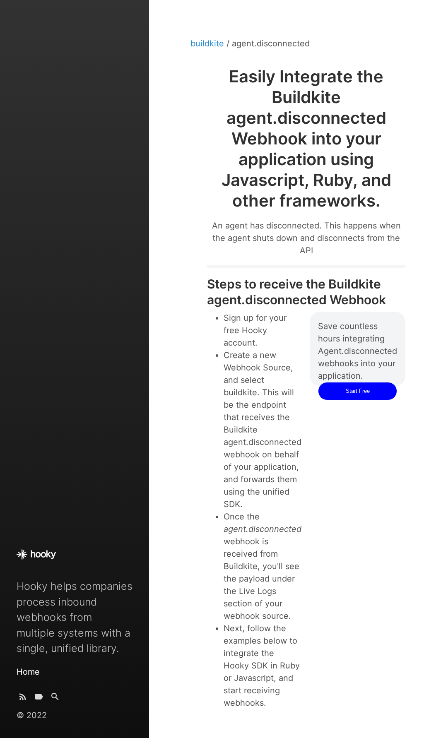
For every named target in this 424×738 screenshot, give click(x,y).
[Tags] (39, 698)
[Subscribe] (23, 698)
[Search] (55, 698)
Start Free (358, 391)
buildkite (208, 43)
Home (28, 672)
